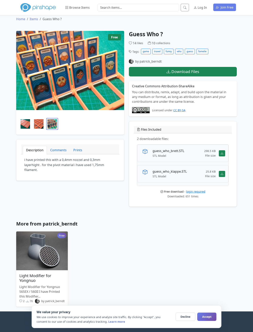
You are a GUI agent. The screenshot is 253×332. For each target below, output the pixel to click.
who (179, 51)
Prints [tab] (77, 150)
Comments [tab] (58, 150)
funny (169, 51)
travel (157, 51)
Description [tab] (34, 150)
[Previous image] (23, 70)
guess (190, 51)
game (146, 51)
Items (34, 19)
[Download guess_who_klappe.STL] (222, 174)
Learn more (116, 321)
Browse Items (79, 7)
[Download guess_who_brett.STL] (222, 153)
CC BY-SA (179, 110)
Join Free (226, 7)
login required (195, 191)
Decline (185, 317)
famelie (202, 51)
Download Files (184, 71)
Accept (206, 317)
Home (20, 19)
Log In (202, 7)
